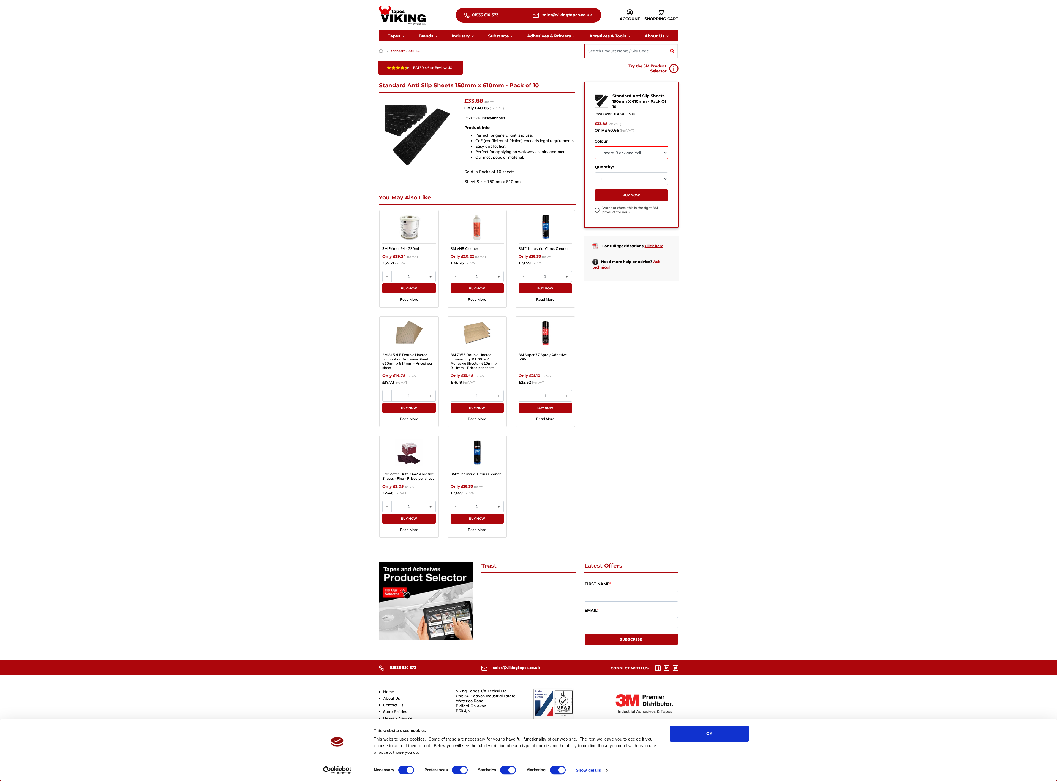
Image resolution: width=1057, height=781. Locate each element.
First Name (597, 583)
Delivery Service (397, 718)
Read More (409, 299)
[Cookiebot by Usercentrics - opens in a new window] (337, 770)
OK (709, 733)
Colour (601, 141)
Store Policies (395, 711)
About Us (391, 698)
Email (591, 610)
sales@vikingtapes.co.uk (566, 14)
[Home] (381, 51)
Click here (654, 245)
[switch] (460, 770)
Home (388, 691)
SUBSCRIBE (631, 639)
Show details (588, 770)
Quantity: (604, 166)
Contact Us (393, 705)
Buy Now (409, 288)
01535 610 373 (484, 14)
